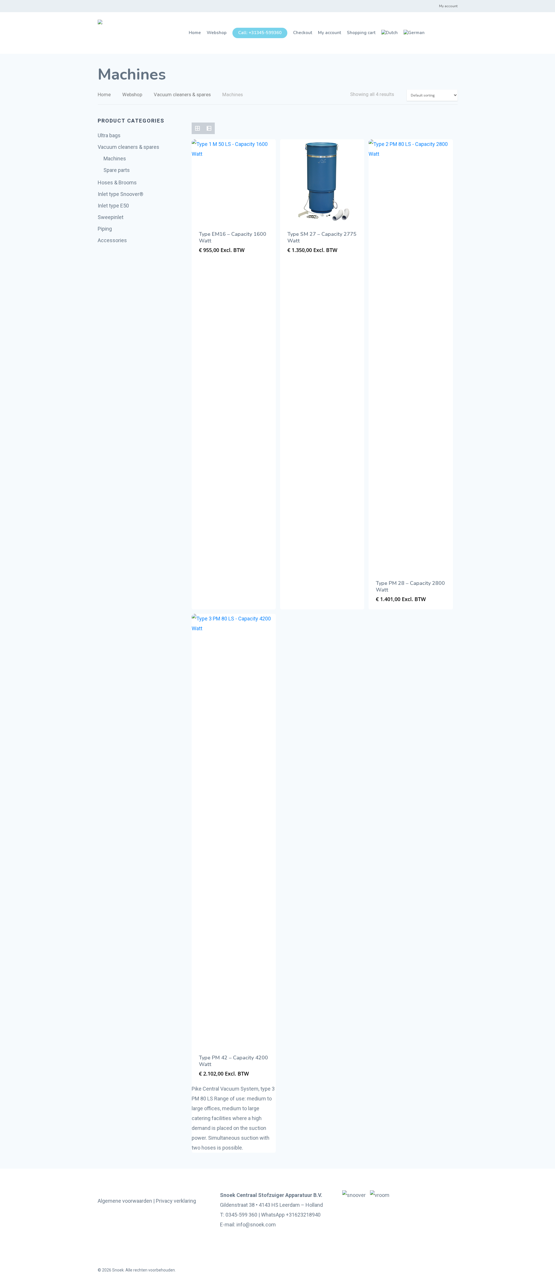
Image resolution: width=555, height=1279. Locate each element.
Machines (114, 158)
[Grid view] (197, 128)
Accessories (112, 240)
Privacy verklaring (176, 1201)
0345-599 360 (241, 1215)
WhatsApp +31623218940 (291, 1215)
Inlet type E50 (113, 206)
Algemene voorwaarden (125, 1201)
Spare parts (116, 170)
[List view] (209, 128)
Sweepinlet (110, 217)
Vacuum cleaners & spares (182, 94)
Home (195, 33)
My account (448, 6)
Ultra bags (109, 135)
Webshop (217, 33)
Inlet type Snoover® (120, 194)
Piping (105, 229)
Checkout (302, 33)
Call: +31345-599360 (260, 33)
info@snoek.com (256, 1224)
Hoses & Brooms (117, 182)
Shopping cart (361, 33)
